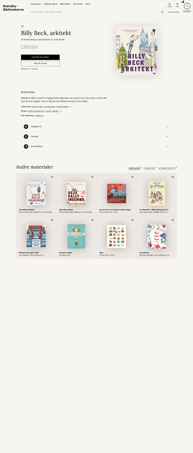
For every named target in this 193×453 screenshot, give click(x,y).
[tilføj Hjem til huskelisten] (132, 220)
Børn (88, 4)
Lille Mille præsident (62, 107)
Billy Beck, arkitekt (37, 107)
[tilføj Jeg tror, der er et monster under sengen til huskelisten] (132, 177)
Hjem (101, 253)
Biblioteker (65, 4)
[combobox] (97, 12)
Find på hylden (40, 63)
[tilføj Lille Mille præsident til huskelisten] (52, 177)
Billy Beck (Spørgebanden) (36, 111)
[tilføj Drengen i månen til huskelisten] (92, 220)
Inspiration (36, 4)
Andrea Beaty (30, 39)
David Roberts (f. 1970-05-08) (50, 39)
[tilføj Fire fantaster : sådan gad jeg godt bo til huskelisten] (172, 177)
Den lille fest (144, 253)
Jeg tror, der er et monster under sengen (115, 210)
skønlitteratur (39, 116)
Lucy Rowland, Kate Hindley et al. (31, 255)
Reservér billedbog (40, 57)
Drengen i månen (65, 253)
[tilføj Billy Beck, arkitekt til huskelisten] (22, 26)
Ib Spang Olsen (65, 255)
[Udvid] (70, 107)
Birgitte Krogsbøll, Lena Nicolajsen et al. (155, 255)
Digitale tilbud (50, 4)
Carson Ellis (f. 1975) (106, 255)
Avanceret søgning (173, 12)
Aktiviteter (78, 4)
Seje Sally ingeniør (49, 107)
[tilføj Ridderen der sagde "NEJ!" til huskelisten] (52, 220)
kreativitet (48, 111)
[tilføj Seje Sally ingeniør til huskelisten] (92, 177)
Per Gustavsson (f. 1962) (108, 212)
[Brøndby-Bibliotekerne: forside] (14, 8)
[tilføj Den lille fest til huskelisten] (172, 220)
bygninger (55, 111)
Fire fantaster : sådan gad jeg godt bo (154, 210)
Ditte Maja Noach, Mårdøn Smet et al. (154, 212)
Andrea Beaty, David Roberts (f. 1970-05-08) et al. (36, 212)
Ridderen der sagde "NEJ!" (29, 253)
